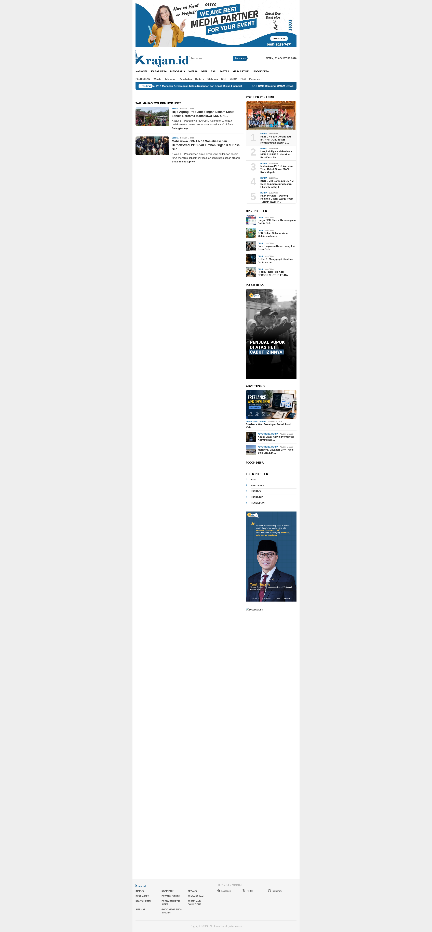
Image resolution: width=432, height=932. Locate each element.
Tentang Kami (196, 896)
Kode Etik (167, 891)
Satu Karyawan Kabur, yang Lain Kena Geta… (277, 248)
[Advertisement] (190, 193)
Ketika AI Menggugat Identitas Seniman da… (275, 260)
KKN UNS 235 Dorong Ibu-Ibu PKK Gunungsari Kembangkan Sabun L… (276, 139)
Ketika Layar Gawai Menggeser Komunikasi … (276, 438)
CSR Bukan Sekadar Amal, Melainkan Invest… (273, 235)
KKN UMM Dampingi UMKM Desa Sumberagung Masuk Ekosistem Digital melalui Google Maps (265, 86)
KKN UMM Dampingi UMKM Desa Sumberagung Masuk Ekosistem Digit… (277, 183)
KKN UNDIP (257, 497)
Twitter (249, 891)
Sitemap (140, 909)
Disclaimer (142, 896)
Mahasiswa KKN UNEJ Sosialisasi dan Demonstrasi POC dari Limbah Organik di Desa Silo (206, 145)
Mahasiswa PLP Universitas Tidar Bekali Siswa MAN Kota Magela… (276, 169)
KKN (253, 479)
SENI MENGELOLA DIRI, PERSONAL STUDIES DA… (274, 273)
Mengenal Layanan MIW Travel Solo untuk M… (275, 451)
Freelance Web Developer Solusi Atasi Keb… (268, 426)
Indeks (140, 891)
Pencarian (240, 58)
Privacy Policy (170, 896)
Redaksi (192, 891)
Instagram (277, 891)
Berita (175, 109)
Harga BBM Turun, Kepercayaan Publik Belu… (277, 222)
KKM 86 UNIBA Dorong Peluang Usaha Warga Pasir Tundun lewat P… (276, 198)
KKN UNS (256, 491)
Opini (260, 217)
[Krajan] (162, 58)
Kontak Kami (143, 901)
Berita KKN (257, 485)
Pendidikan (257, 503)
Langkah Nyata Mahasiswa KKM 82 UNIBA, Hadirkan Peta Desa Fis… (276, 154)
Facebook (226, 891)
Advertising (252, 421)
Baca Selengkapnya (183, 161)
